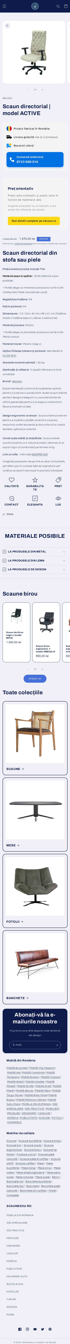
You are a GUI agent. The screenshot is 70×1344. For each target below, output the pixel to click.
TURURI (11, 1299)
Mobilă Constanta (33, 1072)
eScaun (17, 381)
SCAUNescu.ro (29, 1342)
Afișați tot (35, 678)
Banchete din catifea (33, 1190)
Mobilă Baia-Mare (36, 1095)
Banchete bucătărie (38, 1181)
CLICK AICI (9, 355)
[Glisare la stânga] (27, 89)
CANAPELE (14, 1122)
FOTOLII (13, 921)
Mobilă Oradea (35, 1081)
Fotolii (52, 1190)
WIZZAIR (12, 1307)
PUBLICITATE (28, 1118)
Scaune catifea (25, 1163)
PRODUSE (13, 1113)
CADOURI (44, 1113)
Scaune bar (14, 1145)
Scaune (11, 1141)
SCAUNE (13, 769)
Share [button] (10, 514)
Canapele (13, 1195)
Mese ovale (42, 1177)
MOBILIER (52, 1108)
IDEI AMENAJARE (17, 1223)
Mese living (28, 1168)
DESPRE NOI (40, 454)
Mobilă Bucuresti (17, 1068)
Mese (40, 1163)
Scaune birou (32, 1150)
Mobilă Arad (43, 1086)
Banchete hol (15, 1181)
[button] (4, 6)
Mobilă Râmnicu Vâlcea (31, 1099)
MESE (11, 845)
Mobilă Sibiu (43, 1090)
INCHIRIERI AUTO (17, 1276)
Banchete (32, 1186)
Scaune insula (33, 1145)
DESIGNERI (29, 1113)
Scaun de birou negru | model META (14, 635)
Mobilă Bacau (25, 1090)
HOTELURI (13, 1291)
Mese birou (44, 1168)
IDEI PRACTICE (34, 1108)
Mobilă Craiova (50, 1077)
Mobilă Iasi (14, 1072)
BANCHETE (15, 998)
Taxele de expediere (23, 244)
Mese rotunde (24, 1177)
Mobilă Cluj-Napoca (42, 1068)
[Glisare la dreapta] (42, 89)
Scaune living (52, 1141)
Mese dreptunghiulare (30, 1172)
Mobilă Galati (15, 1081)
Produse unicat (26, 1154)
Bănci (55, 1177)
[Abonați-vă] (57, 1045)
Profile (10, 1314)
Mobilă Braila (25, 1086)
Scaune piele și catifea (34, 1159)
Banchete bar (15, 1186)
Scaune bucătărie (30, 1141)
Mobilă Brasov (30, 1077)
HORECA (13, 1118)
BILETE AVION (15, 1284)
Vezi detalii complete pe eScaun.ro (34, 220)
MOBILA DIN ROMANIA (36, 1104)
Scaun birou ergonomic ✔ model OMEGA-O (45, 649)
